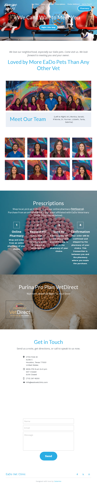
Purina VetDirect (74, 4)
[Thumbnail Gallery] (15, 145)
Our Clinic (35, 4)
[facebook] (77, 470)
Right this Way (48, 27)
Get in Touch (87, 4)
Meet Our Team (47, 4)
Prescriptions (60, 4)
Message (28, 431)
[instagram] (89, 470)
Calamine (57, 477)
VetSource (77, 206)
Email (27, 423)
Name (27, 417)
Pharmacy (84, 8)
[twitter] (83, 470)
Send (48, 452)
